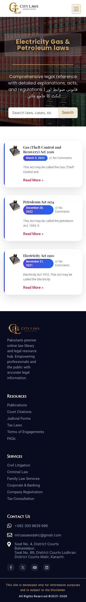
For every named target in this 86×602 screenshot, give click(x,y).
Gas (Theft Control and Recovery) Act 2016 (42, 149)
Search (68, 112)
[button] (76, 9)
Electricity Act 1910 (38, 255)
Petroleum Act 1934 (38, 202)
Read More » (33, 180)
